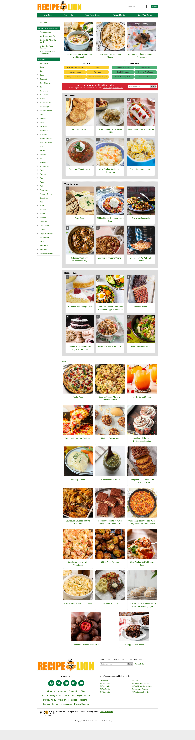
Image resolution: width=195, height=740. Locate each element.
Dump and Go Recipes (74, 77)
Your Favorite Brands (47, 253)
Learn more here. (106, 712)
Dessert (43, 119)
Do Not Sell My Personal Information (57, 695)
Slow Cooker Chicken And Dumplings (110, 170)
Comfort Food (145, 67)
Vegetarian (43, 249)
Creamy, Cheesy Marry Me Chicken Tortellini (110, 398)
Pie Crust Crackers (80, 129)
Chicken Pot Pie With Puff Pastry (141, 259)
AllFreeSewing (105, 689)
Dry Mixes (43, 127)
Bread (42, 75)
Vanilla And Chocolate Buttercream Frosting (142, 439)
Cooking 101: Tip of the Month (48, 41)
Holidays (43, 154)
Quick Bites (44, 198)
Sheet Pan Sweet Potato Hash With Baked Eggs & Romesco (110, 308)
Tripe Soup (79, 218)
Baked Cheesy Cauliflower (141, 169)
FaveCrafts (104, 680)
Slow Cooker (44, 226)
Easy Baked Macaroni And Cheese (110, 55)
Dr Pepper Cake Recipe (134, 645)
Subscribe (43, 23)
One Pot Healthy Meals (122, 77)
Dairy (41, 115)
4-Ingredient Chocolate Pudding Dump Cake (141, 55)
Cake (41, 87)
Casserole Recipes (75, 72)
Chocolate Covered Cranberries (86, 645)
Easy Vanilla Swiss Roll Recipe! (141, 129)
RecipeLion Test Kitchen (75, 67)
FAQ (83, 691)
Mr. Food (135, 680)
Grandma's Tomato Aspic (79, 169)
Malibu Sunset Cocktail (142, 397)
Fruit (41, 146)
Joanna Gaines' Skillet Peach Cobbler (110, 131)
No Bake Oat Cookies (110, 438)
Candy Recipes (45, 91)
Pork (41, 186)
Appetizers (44, 63)
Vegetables (44, 245)
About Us (51, 691)
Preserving (44, 190)
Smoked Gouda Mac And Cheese (78, 603)
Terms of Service (50, 704)
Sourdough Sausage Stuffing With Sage (78, 522)
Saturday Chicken (78, 479)
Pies (41, 178)
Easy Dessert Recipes (123, 67)
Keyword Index (83, 695)
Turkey (42, 241)
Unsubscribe (66, 704)
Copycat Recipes (46, 111)
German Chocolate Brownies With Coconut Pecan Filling (110, 522)
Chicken (42, 99)
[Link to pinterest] (66, 683)
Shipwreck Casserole (141, 218)
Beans (42, 67)
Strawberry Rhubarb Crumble (110, 258)
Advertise (62, 691)
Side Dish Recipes (123, 72)
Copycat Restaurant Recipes (97, 77)
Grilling (42, 150)
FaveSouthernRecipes (140, 689)
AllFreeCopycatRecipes (140, 683)
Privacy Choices (81, 704)
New (64, 361)
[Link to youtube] (81, 683)
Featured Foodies (46, 138)
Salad (42, 206)
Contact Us (74, 691)
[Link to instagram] (74, 683)
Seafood (43, 218)
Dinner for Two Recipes (145, 72)
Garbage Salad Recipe (140, 346)
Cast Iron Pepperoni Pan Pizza (78, 438)
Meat (41, 158)
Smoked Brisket (140, 307)
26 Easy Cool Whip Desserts (46, 47)
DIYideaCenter (105, 692)
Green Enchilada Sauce (110, 479)
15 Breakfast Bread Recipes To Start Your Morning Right (142, 605)
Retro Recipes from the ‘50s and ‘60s (48, 53)
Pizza (42, 182)
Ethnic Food (44, 134)
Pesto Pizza (78, 397)
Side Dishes (44, 222)
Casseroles (44, 95)
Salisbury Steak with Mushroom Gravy (79, 259)
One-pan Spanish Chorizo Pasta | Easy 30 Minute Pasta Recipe (142, 522)
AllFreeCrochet (105, 683)
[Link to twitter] (59, 683)
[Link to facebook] (51, 683)
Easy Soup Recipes (145, 77)
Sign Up (153, 86)
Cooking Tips (44, 107)
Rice (41, 202)
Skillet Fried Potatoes (110, 562)
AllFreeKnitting (105, 686)
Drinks (42, 123)
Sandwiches (44, 210)
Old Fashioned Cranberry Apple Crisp (110, 219)
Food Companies (46, 142)
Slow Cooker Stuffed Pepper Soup (142, 563)
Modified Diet (44, 166)
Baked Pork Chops (110, 603)
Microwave (44, 162)
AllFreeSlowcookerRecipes (142, 686)
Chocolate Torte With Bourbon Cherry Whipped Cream (80, 348)
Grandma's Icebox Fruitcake (110, 346)
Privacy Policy (107, 88)
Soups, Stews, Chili (46, 234)
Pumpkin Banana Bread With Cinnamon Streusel (142, 481)
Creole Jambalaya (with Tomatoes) (78, 563)
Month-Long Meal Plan (48, 36)
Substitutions (44, 238)
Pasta (42, 170)
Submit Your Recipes (67, 700)
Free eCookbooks (46, 32)
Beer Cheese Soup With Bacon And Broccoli (79, 55)
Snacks (42, 230)
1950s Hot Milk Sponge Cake (79, 307)
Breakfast (43, 79)
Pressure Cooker (46, 194)
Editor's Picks (44, 131)
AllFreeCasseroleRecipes (141, 692)
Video (97, 67)
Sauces (42, 214)
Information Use (118, 88)
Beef (41, 71)
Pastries (43, 174)
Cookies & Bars (45, 103)
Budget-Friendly (45, 83)
